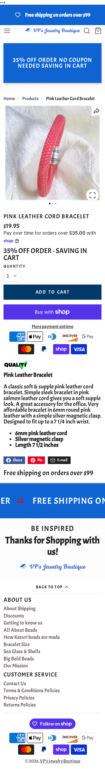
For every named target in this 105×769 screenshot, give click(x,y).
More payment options (52, 326)
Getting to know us (23, 623)
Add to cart (53, 292)
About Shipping (20, 608)
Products (30, 98)
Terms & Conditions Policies (32, 690)
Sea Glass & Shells (22, 651)
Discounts (14, 616)
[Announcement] (52, 15)
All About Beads (20, 630)
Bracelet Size (17, 644)
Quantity (15, 266)
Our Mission (16, 666)
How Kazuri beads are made (32, 637)
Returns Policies (20, 705)
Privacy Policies (19, 698)
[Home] (52, 30)
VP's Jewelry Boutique (60, 761)
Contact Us (15, 683)
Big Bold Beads (19, 659)
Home (9, 98)
